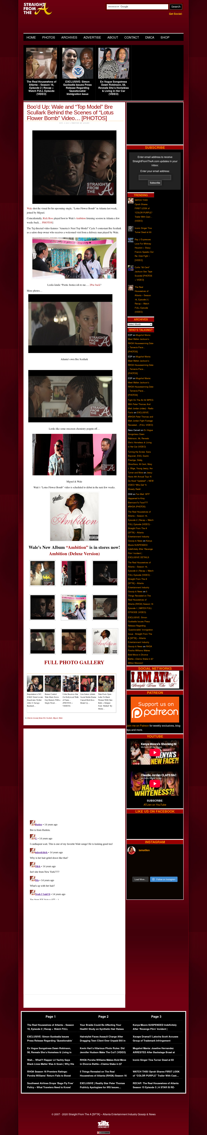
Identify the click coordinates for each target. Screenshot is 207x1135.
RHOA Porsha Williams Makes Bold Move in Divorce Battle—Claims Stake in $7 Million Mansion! (140, 654)
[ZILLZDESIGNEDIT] (103, 1127)
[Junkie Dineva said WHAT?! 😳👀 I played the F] (148, 870)
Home (31, 37)
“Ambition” (77, 547)
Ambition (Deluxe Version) (74, 553)
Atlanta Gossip (32, 718)
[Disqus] (74, 859)
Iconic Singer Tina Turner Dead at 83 (153, 1060)
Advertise (92, 37)
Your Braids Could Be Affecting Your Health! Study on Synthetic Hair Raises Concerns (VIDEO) (102, 1029)
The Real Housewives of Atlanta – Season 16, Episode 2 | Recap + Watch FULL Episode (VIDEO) (41, 88)
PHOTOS (47, 222)
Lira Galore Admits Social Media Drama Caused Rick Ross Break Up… (88, 698)
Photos (48, 37)
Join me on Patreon (138, 725)
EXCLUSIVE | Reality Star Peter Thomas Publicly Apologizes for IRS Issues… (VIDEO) (102, 1087)
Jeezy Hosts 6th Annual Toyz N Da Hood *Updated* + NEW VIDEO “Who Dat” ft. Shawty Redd (140, 481)
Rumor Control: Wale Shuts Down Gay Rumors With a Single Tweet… (52, 698)
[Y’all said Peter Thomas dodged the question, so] (162, 862)
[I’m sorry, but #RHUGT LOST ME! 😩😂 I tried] (148, 862)
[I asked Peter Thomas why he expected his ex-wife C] (175, 862)
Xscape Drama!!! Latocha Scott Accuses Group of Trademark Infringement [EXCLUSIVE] (155, 1041)
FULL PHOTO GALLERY (74, 662)
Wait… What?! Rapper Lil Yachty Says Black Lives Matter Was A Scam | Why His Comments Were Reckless (50, 1064)
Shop (165, 37)
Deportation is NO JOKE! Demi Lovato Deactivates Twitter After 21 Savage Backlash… (35, 700)
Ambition (81, 218)
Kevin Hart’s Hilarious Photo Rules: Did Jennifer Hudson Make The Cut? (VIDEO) (103, 1050)
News (41, 718)
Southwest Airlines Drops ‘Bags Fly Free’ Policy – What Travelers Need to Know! (50, 1085)
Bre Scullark (47, 718)
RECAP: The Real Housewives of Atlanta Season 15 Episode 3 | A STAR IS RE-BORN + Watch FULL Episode (156, 1087)
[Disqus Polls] (74, 771)
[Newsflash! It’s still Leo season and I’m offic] (134, 862)
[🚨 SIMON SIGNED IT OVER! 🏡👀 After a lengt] (175, 870)
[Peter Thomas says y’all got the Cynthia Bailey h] (134, 870)
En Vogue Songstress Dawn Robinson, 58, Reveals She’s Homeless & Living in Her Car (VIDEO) (113, 88)
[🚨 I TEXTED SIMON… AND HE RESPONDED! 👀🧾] (162, 870)
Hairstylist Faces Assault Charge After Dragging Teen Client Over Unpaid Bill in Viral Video (102, 1041)
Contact (131, 37)
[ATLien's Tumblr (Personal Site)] (155, 687)
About (112, 37)
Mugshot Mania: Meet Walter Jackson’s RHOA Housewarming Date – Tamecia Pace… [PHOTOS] (140, 343)
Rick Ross (48, 218)
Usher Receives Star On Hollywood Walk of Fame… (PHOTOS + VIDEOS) (71, 700)
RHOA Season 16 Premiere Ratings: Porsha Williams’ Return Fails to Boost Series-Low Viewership (49, 1076)
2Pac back (95, 284)
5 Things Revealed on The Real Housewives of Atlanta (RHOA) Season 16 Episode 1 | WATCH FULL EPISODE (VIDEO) (103, 1078)
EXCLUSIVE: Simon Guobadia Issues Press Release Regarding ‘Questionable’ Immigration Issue (77, 88)
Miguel (55, 718)
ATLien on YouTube (155, 804)
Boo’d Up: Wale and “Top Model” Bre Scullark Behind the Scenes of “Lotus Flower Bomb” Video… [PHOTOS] (70, 112)
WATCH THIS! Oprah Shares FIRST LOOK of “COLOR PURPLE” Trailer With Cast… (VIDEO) (156, 1076)
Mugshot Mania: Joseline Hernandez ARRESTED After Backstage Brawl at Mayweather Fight (154, 1052)
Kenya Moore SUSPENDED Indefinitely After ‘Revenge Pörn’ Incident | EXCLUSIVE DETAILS (140, 549)
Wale (29, 208)
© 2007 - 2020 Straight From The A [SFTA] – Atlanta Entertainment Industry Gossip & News (104, 1114)
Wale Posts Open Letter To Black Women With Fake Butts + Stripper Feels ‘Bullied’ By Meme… (105, 701)
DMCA (149, 37)
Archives (69, 37)
